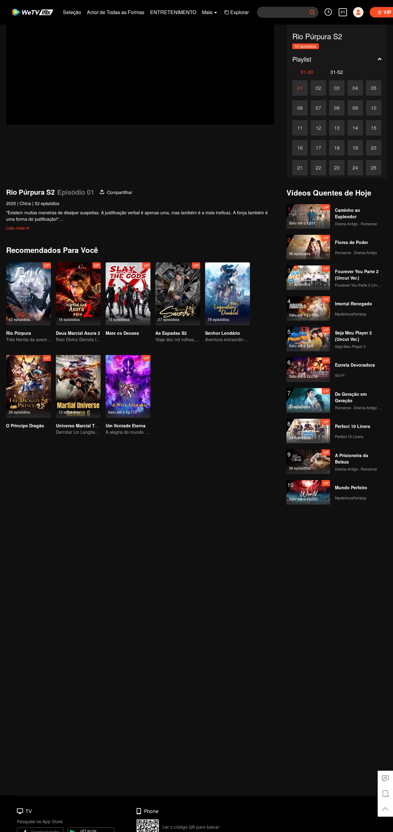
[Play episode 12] (318, 127)
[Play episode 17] (318, 147)
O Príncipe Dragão (25, 425)
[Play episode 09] (355, 108)
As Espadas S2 (171, 333)
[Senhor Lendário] (227, 293)
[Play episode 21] (300, 167)
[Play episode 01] (300, 88)
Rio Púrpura (18, 333)
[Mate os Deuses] (128, 293)
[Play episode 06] (300, 108)
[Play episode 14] (355, 127)
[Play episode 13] (336, 127)
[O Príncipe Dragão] (28, 386)
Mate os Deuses (122, 333)
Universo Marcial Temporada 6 (87, 425)
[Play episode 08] (336, 108)
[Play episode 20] (373, 147)
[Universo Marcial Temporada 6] (78, 386)
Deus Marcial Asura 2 (78, 333)
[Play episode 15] (373, 127)
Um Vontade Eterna (126, 425)
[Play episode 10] (373, 108)
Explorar (239, 12)
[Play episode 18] (336, 147)
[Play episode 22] (318, 167)
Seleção (72, 12)
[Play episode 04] (355, 88)
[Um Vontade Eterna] (128, 386)
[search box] (312, 12)
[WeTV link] (33, 12)
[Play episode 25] (373, 167)
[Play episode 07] (318, 108)
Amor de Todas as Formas (115, 12)
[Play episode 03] (336, 88)
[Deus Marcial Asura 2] (78, 293)
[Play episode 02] (318, 88)
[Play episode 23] (336, 167)
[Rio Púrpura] (28, 293)
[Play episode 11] (300, 127)
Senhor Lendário (222, 333)
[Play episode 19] (355, 147)
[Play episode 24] (355, 167)
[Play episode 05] (373, 88)
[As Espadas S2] (177, 293)
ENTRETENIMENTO (173, 12)
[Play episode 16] (300, 147)
